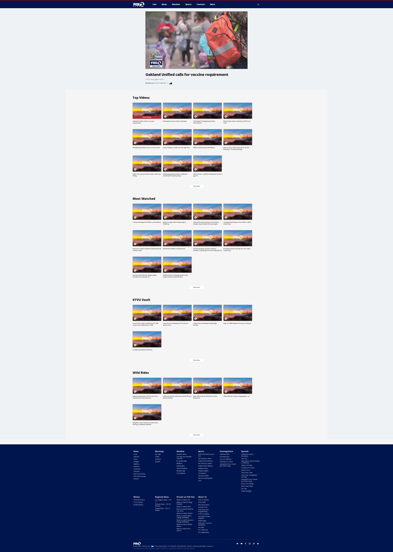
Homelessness (224, 457)
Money (136, 497)
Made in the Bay (246, 465)
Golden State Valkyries (205, 466)
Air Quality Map (182, 461)
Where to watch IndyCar (185, 513)
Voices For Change (247, 484)
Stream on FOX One (186, 497)
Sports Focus (245, 470)
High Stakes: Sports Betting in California (250, 462)
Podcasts (136, 471)
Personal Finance (139, 500)
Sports (201, 451)
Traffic (157, 457)
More (212, 4)
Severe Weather (182, 468)
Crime (135, 459)
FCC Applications (203, 532)
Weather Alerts (181, 454)
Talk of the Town (247, 473)
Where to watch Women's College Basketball (185, 521)
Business (136, 466)
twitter (258, 543)
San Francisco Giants (205, 463)
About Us (202, 497)
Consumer (136, 469)
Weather (181, 451)
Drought (136, 462)
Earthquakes (181, 466)
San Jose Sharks (203, 476)
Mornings (159, 451)
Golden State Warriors (205, 461)
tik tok (253, 543)
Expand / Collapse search (258, 4)
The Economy (138, 502)
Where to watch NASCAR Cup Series (185, 510)
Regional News (162, 497)
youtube (241, 543)
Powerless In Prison (226, 462)
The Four (244, 458)
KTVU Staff (201, 502)
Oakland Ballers (203, 471)
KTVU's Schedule (203, 514)
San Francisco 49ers (204, 458)
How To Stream (203, 500)
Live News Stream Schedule (204, 517)
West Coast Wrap (139, 474)
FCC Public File (203, 530)
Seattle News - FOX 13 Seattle (162, 509)
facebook (245, 543)
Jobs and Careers (203, 505)
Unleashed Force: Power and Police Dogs (228, 465)
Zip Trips (158, 454)
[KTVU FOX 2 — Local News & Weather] (140, 4)
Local (135, 454)
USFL (200, 481)
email (237, 543)
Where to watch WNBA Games (184, 525)
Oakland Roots (203, 468)
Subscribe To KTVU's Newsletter (205, 524)
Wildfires (136, 464)
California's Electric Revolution (247, 455)
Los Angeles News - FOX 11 (163, 501)
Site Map (201, 527)
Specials (244, 451)
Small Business (138, 505)
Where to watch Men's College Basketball (184, 517)
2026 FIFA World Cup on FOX (206, 455)
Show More (196, 186)
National (136, 457)
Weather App (181, 471)
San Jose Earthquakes (205, 478)
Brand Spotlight (246, 491)
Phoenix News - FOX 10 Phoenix (163, 505)
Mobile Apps (202, 521)
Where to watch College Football (184, 503)
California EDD (224, 454)
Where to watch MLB (184, 507)
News (136, 451)
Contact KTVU (202, 507)
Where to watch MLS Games (183, 529)
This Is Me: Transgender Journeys (249, 476)
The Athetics (202, 473)
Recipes (157, 462)
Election (136, 479)
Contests (158, 459)
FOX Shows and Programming (203, 510)
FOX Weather (181, 473)
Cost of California (225, 459)
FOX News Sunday (139, 476)
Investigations (226, 451)
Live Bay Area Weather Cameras (184, 457)
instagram (249, 543)
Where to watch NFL (183, 500)
